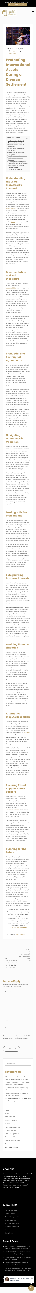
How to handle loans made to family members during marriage (17, 1083)
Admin (14, 51)
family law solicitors (16, 927)
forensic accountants (12, 810)
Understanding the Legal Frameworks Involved (16, 142)
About (7, 1113)
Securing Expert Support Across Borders (16, 167)
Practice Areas (10, 1117)
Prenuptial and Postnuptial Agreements (16, 149)
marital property (11, 208)
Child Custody (10, 1124)
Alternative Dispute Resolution (18, 164)
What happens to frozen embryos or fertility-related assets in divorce (17, 1078)
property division (11, 288)
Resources (8, 1144)
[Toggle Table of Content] (25, 138)
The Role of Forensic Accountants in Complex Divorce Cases (24, 954)
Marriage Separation (12, 1134)
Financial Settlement (12, 1137)
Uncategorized (21, 935)
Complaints (9, 1233)
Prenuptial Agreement (12, 1127)
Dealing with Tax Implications (17, 156)
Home (7, 1110)
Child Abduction (10, 1130)
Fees (6, 1230)
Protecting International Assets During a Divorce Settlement (18, 72)
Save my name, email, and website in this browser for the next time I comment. (16, 1037)
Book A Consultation (12, 1147)
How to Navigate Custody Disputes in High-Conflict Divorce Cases (12, 964)
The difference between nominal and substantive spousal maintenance (18, 1100)
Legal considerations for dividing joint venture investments (16, 1089)
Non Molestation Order (13, 1140)
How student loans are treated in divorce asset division (16, 1094)
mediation (27, 732)
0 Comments (12, 53)
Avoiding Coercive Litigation (17, 162)
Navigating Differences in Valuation (16, 153)
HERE (25, 927)
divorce (13, 222)
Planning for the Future (16, 169)
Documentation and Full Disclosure (16, 146)
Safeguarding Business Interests (15, 159)
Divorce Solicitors (11, 1121)
